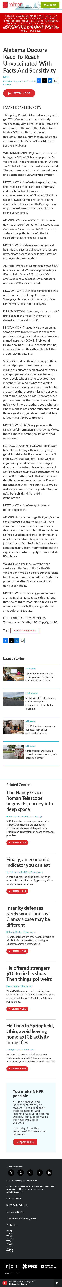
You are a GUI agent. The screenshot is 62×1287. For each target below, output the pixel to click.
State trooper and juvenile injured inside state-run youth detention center (41, 754)
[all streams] (58, 1283)
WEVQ (9, 1248)
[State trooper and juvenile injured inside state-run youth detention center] (13, 752)
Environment (31, 693)
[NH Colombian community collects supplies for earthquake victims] (13, 727)
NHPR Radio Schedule (17, 1205)
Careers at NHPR (14, 1212)
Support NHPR (25, 1142)
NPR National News (25, 630)
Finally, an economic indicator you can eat (28, 862)
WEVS (9, 1251)
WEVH (9, 1238)
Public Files (11, 1225)
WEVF (9, 1236)
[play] (5, 1283)
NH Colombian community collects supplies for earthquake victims (40, 729)
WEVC (9, 1233)
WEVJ (9, 1241)
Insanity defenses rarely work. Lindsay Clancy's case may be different (28, 916)
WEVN (9, 1243)
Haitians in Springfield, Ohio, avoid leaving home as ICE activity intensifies (30, 1034)
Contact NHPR (13, 1198)
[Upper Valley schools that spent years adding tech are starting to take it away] (13, 674)
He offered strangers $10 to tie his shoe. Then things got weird (29, 973)
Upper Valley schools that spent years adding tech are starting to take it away (40, 677)
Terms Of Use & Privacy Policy (21, 1218)
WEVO (9, 1246)
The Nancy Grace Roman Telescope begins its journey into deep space (29, 800)
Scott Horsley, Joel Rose (18, 872)
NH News (30, 721)
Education (30, 668)
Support (51, 4)
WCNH (9, 1231)
